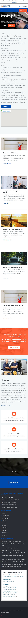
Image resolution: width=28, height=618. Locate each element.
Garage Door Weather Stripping (9, 504)
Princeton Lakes (5, 532)
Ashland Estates (5, 515)
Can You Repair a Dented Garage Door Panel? (12, 566)
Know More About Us (5, 405)
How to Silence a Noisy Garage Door (10, 548)
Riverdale (4, 513)
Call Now (4, 25)
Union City (4, 523)
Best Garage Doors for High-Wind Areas (11, 550)
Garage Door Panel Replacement (9, 502)
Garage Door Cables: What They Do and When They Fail (14, 561)
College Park (4, 528)
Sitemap (7, 612)
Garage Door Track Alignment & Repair (10, 500)
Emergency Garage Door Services (9, 507)
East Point (4, 530)
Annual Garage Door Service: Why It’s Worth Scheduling (14, 541)
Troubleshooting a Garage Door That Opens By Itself (13, 552)
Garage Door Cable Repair (7, 497)
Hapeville (4, 525)
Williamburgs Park (6, 518)
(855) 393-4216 (24, 6)
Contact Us (13, 2)
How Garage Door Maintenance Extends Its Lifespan (13, 559)
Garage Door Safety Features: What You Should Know (14, 564)
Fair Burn (4, 520)
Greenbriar (4, 535)
